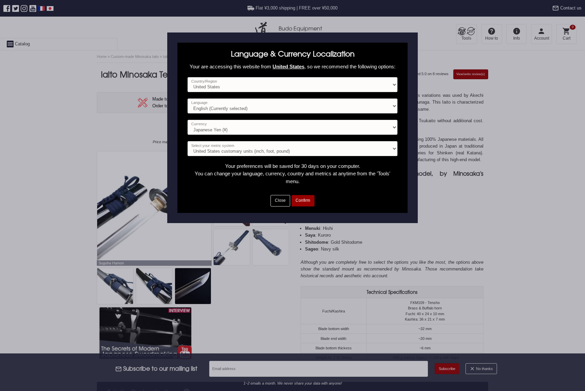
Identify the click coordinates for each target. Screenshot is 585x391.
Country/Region (204, 81)
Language (199, 103)
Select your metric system (212, 146)
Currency (199, 124)
